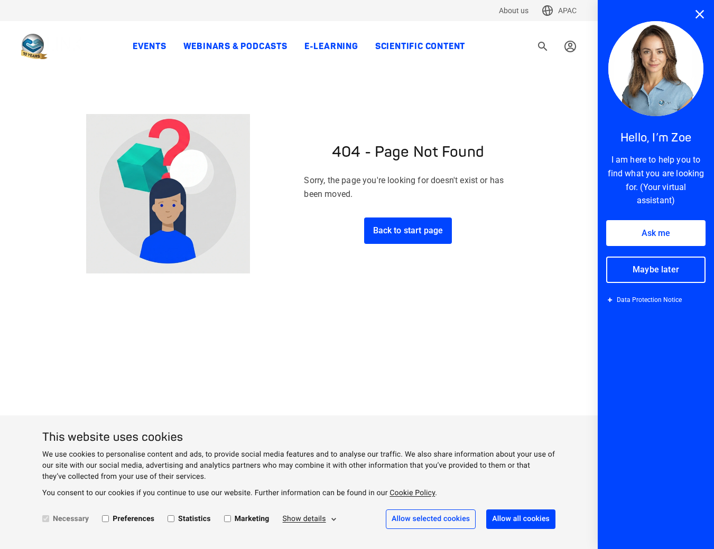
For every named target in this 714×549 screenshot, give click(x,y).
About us (513, 10)
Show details (304, 519)
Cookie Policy (412, 493)
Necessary (71, 519)
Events (149, 46)
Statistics (194, 519)
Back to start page (408, 230)
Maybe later (656, 269)
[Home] (52, 46)
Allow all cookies (521, 519)
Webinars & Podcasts (235, 46)
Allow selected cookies (431, 519)
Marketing (252, 519)
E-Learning (331, 46)
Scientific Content (420, 46)
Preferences (133, 519)
